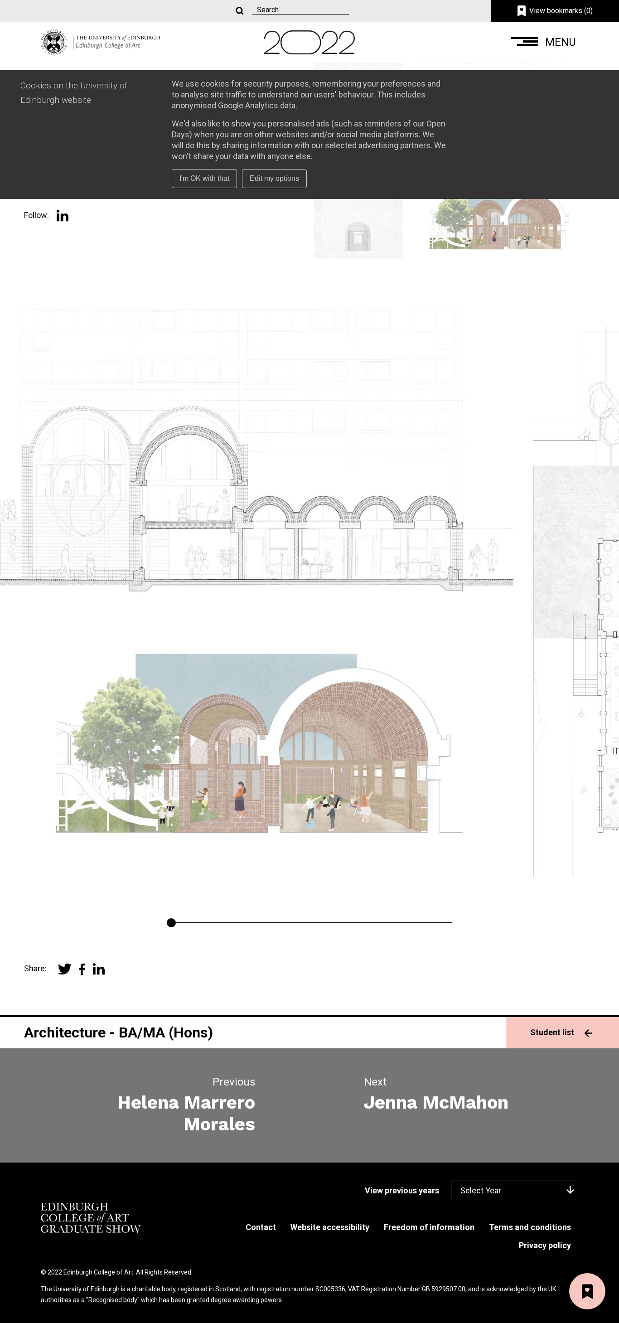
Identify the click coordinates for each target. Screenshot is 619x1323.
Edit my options (274, 178)
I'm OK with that (204, 178)
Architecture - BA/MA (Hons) (118, 1032)
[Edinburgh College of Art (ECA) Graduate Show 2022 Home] (100, 41)
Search (238, 11)
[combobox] (514, 1190)
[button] (544, 42)
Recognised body (112, 1300)
